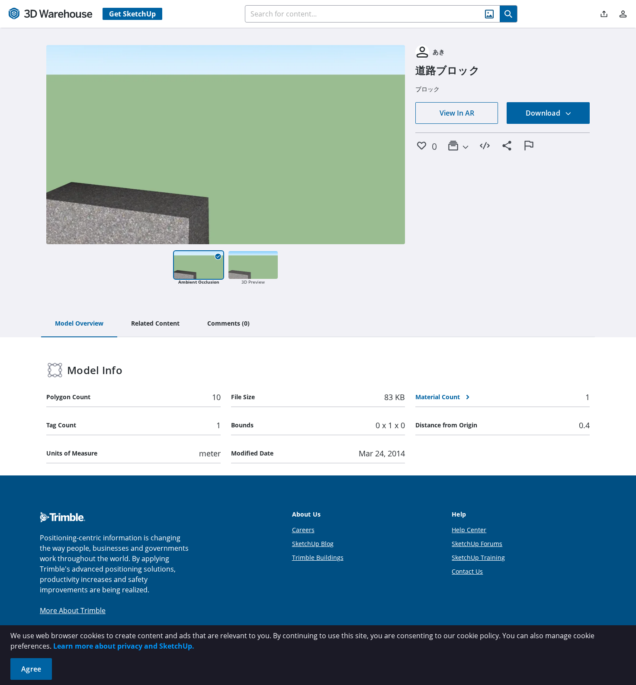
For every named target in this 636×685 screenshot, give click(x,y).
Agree (31, 669)
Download (544, 113)
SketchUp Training (478, 557)
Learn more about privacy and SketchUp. (123, 646)
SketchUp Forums (477, 544)
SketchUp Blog (313, 544)
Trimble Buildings (318, 557)
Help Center (469, 530)
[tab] (79, 323)
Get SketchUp (132, 14)
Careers (303, 530)
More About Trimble (73, 610)
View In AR (457, 113)
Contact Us (467, 571)
